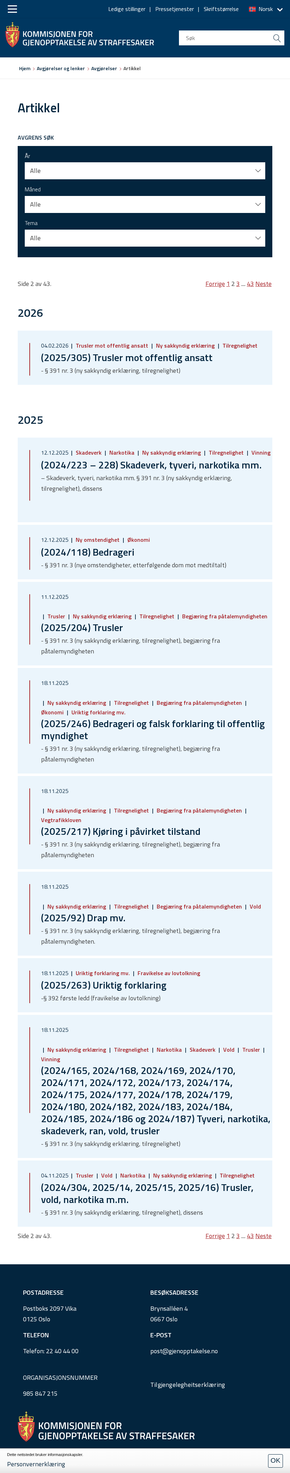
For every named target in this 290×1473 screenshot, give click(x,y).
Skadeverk (88, 452)
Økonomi (138, 539)
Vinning (260, 452)
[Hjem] (79, 32)
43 (250, 283)
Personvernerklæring (36, 1464)
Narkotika (122, 452)
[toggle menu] (12, 9)
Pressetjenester (174, 9)
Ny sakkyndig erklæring (185, 345)
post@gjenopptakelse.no (184, 1351)
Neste (263, 283)
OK (275, 1460)
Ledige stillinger (126, 9)
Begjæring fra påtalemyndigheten (224, 616)
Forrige (215, 283)
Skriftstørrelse (221, 9)
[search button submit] (277, 38)
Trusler (56, 616)
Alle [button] (35, 170)
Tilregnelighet (239, 345)
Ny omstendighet (97, 539)
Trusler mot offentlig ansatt (112, 345)
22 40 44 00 (62, 1351)
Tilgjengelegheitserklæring (187, 1384)
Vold (254, 906)
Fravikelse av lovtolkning (168, 973)
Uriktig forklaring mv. (98, 712)
